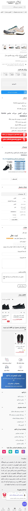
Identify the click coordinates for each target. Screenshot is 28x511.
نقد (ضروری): (23, 257)
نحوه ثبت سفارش (20, 433)
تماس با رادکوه (20, 399)
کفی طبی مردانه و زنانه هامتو (20, 347)
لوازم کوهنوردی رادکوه (13, 375)
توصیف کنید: (23, 241)
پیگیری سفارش (20, 443)
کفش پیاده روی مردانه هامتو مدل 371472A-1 (19, 316)
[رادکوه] (14, 2)
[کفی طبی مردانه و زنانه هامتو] (20, 339)
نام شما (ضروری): (22, 251)
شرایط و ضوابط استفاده (18, 418)
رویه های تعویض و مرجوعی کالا (16, 414)
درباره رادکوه (21, 396)
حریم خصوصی (20, 421)
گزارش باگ (21, 425)
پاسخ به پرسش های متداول (17, 411)
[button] (14, 97)
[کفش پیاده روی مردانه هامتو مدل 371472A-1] (19, 306)
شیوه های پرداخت (20, 440)
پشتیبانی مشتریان (13, 383)
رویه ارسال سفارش (19, 436)
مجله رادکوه (21, 403)
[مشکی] (12, 299)
